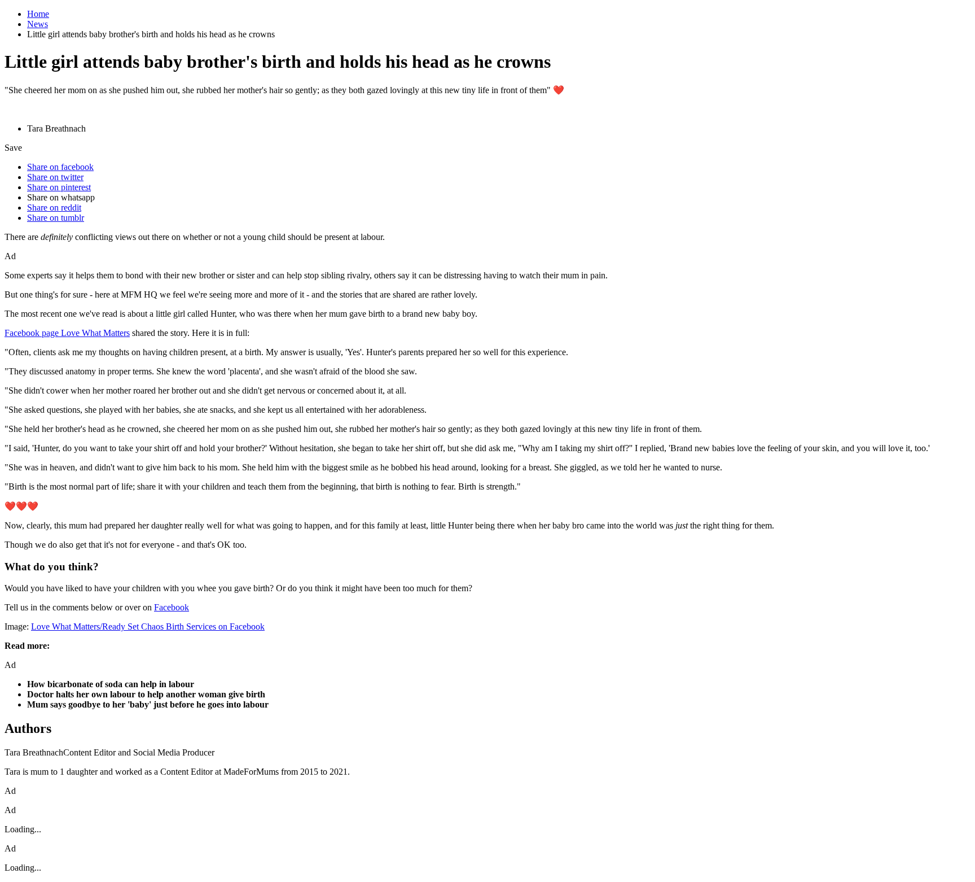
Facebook (171, 607)
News (37, 24)
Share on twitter (55, 177)
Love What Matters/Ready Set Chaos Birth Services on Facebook (148, 626)
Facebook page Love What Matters (67, 333)
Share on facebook (60, 167)
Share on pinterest (59, 187)
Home (38, 14)
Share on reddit (54, 207)
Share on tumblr (55, 217)
